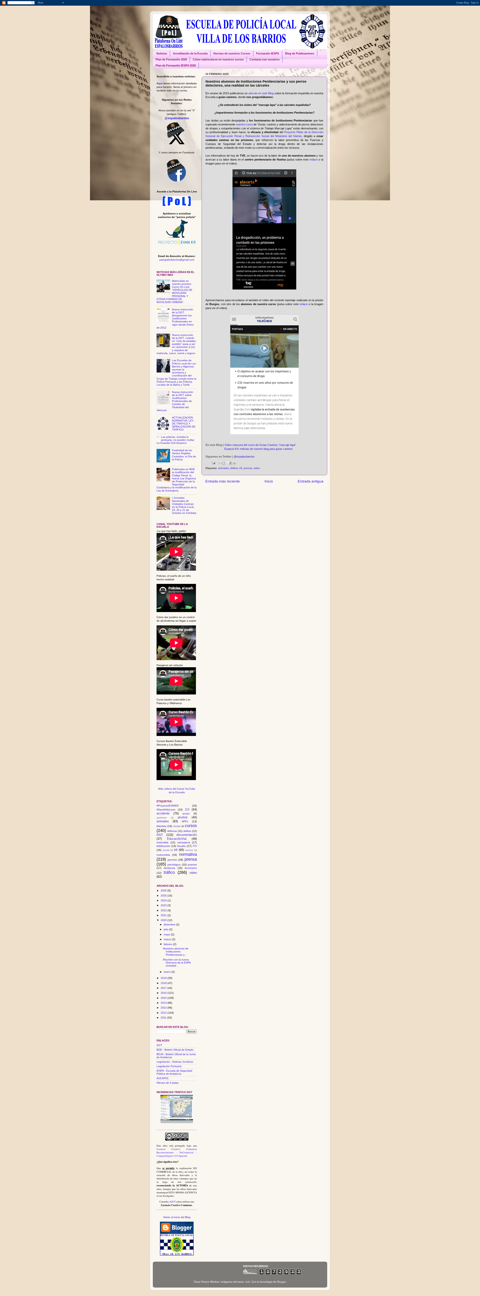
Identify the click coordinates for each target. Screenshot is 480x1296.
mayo (167, 934)
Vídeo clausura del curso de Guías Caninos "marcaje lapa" (260, 444)
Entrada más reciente (222, 481)
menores (189, 850)
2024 (164, 900)
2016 (164, 992)
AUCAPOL (163, 1078)
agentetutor (162, 818)
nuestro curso (244, 124)
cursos (191, 825)
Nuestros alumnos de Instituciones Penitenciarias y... (175, 951)
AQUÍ (172, 1201)
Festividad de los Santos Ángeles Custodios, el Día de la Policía (184, 455)
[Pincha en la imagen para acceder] (176, 1122)
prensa (248, 468)
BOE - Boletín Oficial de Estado (175, 1049)
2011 (164, 1017)
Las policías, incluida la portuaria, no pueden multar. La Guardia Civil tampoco (176, 440)
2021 (164, 915)
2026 (164, 890)
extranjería (183, 842)
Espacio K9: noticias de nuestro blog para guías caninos (258, 448)
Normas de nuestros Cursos (231, 53)
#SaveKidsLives (166, 809)
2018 (164, 983)
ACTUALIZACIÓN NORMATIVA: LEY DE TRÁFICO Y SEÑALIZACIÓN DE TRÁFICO (183, 423)
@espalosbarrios (244, 456)
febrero (168, 944)
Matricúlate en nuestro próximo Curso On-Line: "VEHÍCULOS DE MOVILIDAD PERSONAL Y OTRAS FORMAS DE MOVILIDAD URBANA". (174, 292)
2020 (164, 920)
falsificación (163, 846)
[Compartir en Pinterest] (234, 463)
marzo (168, 939)
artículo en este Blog (261, 93)
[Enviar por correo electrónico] (220, 463)
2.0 (187, 809)
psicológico (174, 864)
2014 (164, 1002)
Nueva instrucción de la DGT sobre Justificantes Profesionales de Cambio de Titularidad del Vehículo (175, 401)
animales (223, 468)
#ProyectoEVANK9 (167, 805)
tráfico (169, 872)
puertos (192, 864)
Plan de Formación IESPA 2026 (176, 65)
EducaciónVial (177, 838)
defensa (172, 831)
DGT (160, 834)
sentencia (169, 868)
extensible (163, 842)
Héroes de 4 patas (167, 1082)
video (257, 468)
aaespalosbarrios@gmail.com (176, 259)
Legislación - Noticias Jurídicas (175, 1061)
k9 (240, 468)
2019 (164, 978)
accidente (163, 813)
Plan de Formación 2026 (171, 59)
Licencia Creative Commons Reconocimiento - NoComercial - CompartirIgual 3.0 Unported (177, 1152)
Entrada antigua (310, 481)
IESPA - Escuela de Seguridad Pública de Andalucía (174, 1072)
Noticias (161, 53)
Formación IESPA (267, 53)
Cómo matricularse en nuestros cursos (218, 59)
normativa (188, 854)
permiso (172, 859)
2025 (164, 895)
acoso (186, 813)
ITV (195, 846)
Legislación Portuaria (169, 1066)
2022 (164, 910)
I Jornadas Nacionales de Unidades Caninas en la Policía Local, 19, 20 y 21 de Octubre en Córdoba (184, 505)
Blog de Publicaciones (299, 53)
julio (166, 929)
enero (167, 971)
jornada (166, 850)
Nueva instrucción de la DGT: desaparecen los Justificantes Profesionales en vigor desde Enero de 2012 (175, 318)
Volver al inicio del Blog (176, 1217)
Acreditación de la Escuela (190, 53)
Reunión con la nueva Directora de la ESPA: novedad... (177, 962)
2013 (164, 1007)
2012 (164, 1012)
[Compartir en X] (227, 463)
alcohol (182, 817)
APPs (185, 821)
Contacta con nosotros (265, 59)
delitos (234, 468)
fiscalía (181, 846)
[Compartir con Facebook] (231, 463)
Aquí (160, 83)
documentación (186, 834)
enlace (314, 159)
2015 (164, 998)
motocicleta (163, 854)
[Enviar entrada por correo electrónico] (213, 462)
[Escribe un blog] (224, 463)
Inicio (269, 481)
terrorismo (191, 868)
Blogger (281, 1281)
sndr (247, 1281)
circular (177, 826)
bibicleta (161, 826)
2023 (164, 905)
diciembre (170, 924)
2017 (164, 988)
